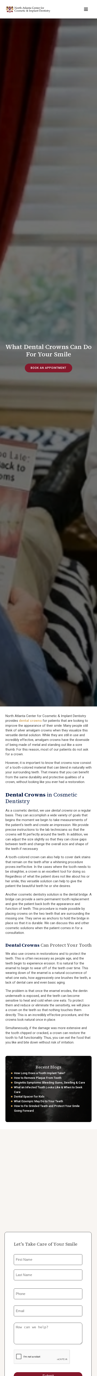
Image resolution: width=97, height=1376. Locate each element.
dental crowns (30, 721)
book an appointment (48, 367)
